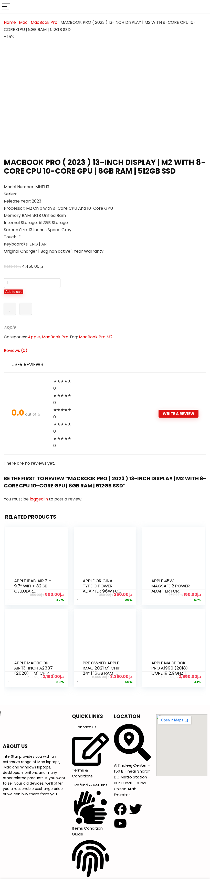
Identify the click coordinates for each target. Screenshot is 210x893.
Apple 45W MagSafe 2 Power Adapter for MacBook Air (170, 588)
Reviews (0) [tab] (15, 350)
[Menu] (6, 7)
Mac (23, 22)
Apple (10, 327)
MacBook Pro (44, 22)
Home (10, 22)
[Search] (202, 7)
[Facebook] (120, 809)
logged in (39, 499)
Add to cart (13, 292)
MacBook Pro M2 (95, 337)
